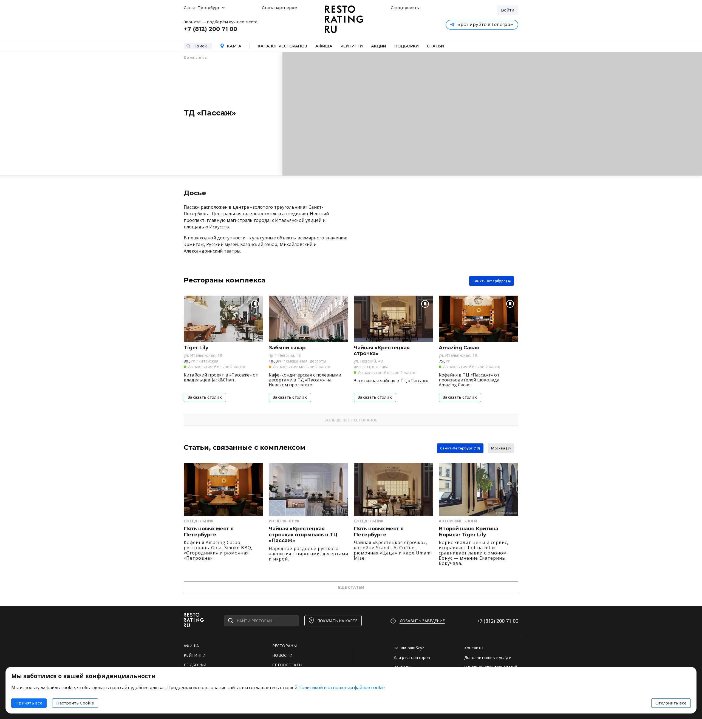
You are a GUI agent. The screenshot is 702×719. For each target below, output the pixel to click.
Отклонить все (671, 703)
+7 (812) (497, 621)
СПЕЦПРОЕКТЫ (287, 664)
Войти (507, 10)
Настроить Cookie (75, 703)
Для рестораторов (412, 657)
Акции (378, 46)
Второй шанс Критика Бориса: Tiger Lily (468, 532)
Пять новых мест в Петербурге (209, 532)
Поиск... (201, 46)
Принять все (29, 703)
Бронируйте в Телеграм (485, 24)
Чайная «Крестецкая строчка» (382, 350)
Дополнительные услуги (487, 657)
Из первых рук (284, 520)
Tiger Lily (196, 348)
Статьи (435, 46)
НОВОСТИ (282, 655)
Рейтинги (352, 46)
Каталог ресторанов (282, 46)
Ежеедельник (198, 520)
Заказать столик (205, 397)
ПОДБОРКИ (195, 664)
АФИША (191, 645)
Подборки (406, 46)
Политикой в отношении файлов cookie (341, 687)
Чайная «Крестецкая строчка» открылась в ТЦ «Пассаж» (303, 535)
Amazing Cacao (459, 348)
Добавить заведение (422, 620)
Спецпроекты (404, 7)
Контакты (473, 647)
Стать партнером (279, 7)
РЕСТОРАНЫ (284, 645)
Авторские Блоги (458, 520)
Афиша (323, 46)
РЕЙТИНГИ (195, 655)
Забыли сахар (287, 348)
